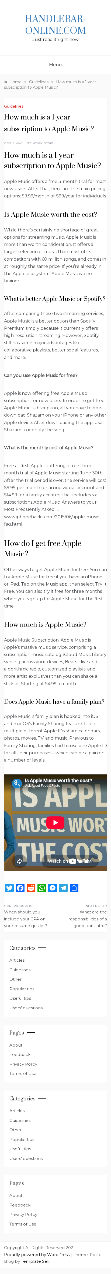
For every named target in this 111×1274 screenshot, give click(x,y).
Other (15, 979)
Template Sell (35, 1261)
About (15, 1045)
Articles (17, 960)
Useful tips (20, 998)
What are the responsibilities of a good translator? (87, 918)
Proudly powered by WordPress (37, 1254)
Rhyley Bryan (42, 143)
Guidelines (13, 106)
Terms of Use (22, 1073)
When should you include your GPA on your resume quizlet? (25, 918)
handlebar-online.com (55, 25)
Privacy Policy (23, 1064)
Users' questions (26, 1007)
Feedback (19, 1054)
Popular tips (21, 988)
